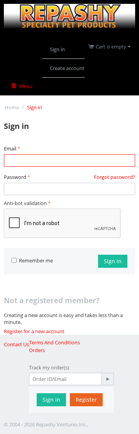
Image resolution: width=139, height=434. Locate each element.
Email (10, 148)
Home (12, 107)
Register (86, 399)
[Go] (107, 379)
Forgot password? (114, 177)
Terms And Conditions (54, 342)
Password (15, 177)
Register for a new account (34, 331)
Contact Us (16, 344)
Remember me (36, 260)
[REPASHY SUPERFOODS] (69, 15)
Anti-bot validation (25, 203)
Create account (67, 68)
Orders (37, 350)
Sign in (57, 49)
